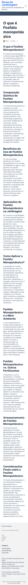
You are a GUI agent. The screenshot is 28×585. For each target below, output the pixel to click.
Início (3, 535)
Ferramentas (6, 551)
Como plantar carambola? (11, 572)
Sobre (3, 540)
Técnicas (5, 553)
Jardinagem (6, 548)
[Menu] (25, 5)
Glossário (4, 538)
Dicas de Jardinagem (9, 3)
